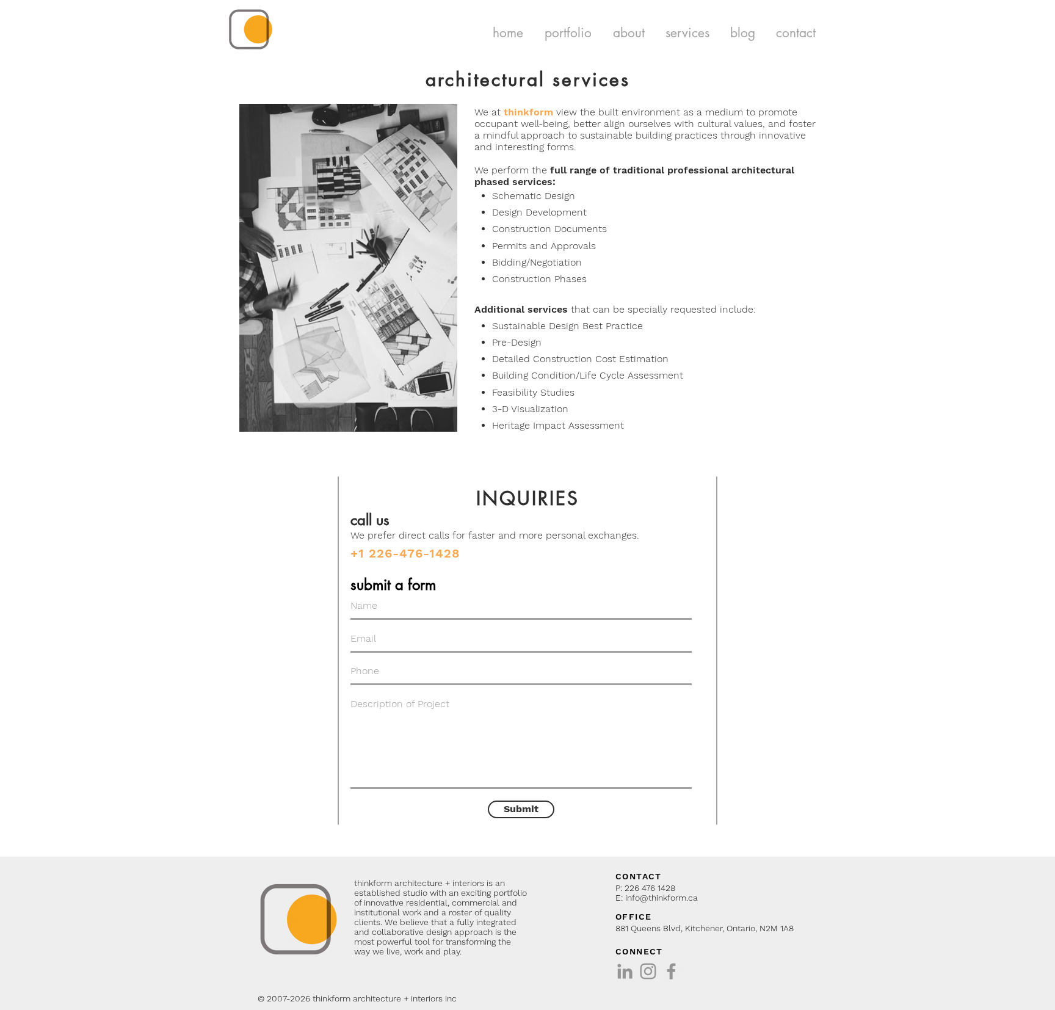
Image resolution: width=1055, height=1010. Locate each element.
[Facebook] (671, 971)
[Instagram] (648, 971)
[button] (568, 32)
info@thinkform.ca (661, 898)
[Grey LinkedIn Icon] (625, 971)
